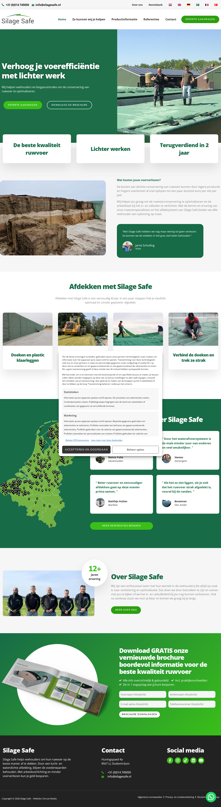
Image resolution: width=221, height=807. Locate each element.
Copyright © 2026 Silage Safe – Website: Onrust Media (29, 798)
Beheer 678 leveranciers (77, 440)
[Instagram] (178, 760)
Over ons (137, 4)
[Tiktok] (185, 760)
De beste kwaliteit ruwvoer (36, 148)
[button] (211, 797)
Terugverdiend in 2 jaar (184, 148)
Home (62, 19)
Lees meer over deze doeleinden (106, 440)
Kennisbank (156, 4)
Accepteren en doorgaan (86, 449)
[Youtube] (201, 760)
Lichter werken (110, 148)
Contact (170, 19)
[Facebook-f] (170, 760)
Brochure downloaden (139, 714)
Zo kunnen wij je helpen (88, 19)
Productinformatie (124, 19)
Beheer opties (135, 449)
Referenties (151, 19)
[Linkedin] (193, 760)
